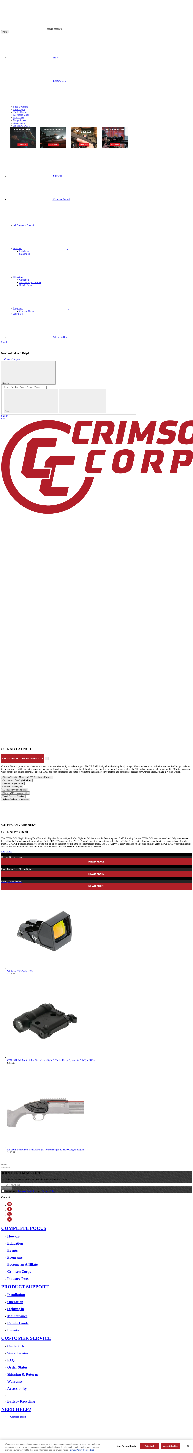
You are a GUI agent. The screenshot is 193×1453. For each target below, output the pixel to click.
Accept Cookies (170, 1446)
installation (24, 251)
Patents (13, 1330)
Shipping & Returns (22, 1374)
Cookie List (88, 1450)
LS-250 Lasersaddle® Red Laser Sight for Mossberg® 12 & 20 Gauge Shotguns (45, 1149)
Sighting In (24, 254)
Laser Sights (19, 109)
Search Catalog (11, 387)
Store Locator (18, 1353)
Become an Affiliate (22, 1264)
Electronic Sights (21, 115)
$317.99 (11, 1063)
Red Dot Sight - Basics (30, 282)
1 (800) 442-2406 (68, 1429)
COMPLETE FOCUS (23, 1228)
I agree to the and (30, 1191)
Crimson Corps (26, 311)
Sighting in (15, 1309)
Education (18, 277)
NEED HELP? (16, 1409)
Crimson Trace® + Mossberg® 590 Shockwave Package (27, 777)
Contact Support (12, 359)
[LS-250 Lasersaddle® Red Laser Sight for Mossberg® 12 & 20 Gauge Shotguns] (45, 1147)
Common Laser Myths (12, 787)
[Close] (188, 1446)
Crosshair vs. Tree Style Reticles (16, 780)
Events (12, 1250)
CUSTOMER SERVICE (26, 1338)
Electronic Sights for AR (12, 783)
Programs (18, 308)
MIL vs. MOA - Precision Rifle (15, 793)
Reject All (149, 1446)
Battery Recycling (21, 1401)
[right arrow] (5, 1164)
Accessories (19, 123)
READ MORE (96, 861)
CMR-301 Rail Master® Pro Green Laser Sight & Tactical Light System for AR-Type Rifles (51, 1060)
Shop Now (6, 851)
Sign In (4, 342)
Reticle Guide (25, 285)
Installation (16, 1295)
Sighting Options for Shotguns (15, 799)
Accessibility (17, 1389)
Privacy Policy (49, 1191)
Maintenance (17, 1316)
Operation (24, 279)
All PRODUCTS (21, 125)
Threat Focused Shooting (13, 796)
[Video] (24, 822)
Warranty (15, 1381)
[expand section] (47, 758)
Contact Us (15, 1346)
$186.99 (11, 1152)
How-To (17, 248)
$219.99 (11, 973)
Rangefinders (19, 120)
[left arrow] (2, 1164)
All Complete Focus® (23, 225)
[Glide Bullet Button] (2, 1167)
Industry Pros (17, 1279)
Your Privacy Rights (126, 1446)
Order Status (17, 1367)
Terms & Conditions (27, 1191)
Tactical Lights (20, 112)
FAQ (11, 1360)
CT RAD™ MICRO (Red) (20, 970)
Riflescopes (18, 117)
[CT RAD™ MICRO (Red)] (45, 968)
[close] (82, 401)
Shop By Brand (20, 106)
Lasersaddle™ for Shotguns (14, 790)
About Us (18, 313)
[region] (96, 1446)
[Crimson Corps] (68, 580)
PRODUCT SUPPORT (25, 1286)
